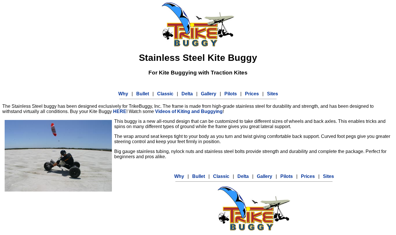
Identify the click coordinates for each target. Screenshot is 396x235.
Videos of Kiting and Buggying (189, 111)
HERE (119, 111)
